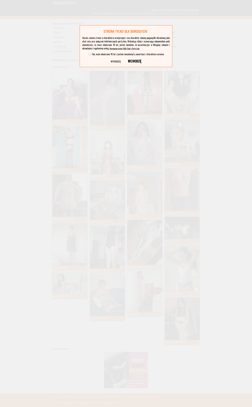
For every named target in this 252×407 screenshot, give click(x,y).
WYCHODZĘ (116, 61)
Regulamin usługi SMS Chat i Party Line (124, 48)
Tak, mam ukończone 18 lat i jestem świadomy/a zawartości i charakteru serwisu (128, 54)
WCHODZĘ (134, 61)
